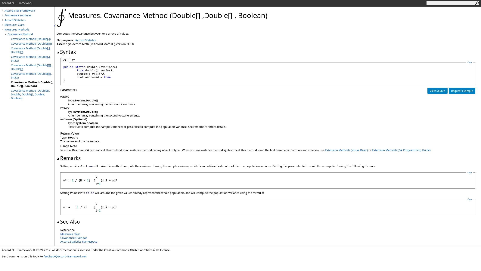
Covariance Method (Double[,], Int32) (31, 58)
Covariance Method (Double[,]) (31, 39)
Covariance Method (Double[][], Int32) (31, 75)
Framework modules (18, 15)
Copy (469, 172)
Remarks (70, 158)
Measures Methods (17, 29)
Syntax (68, 52)
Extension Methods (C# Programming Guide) (401, 150)
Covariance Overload (73, 238)
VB (73, 60)
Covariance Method (20, 34)
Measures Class (14, 25)
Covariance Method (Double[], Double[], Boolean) (32, 84)
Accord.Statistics (15, 20)
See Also (70, 221)
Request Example (462, 91)
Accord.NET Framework (20, 10)
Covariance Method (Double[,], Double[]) (31, 50)
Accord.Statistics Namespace (78, 241)
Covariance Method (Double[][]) (31, 43)
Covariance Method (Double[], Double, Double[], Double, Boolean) (30, 94)
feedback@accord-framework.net (65, 256)
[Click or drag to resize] (55, 26)
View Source (437, 91)
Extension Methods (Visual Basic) (346, 150)
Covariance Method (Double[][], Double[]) (31, 67)
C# (64, 60)
